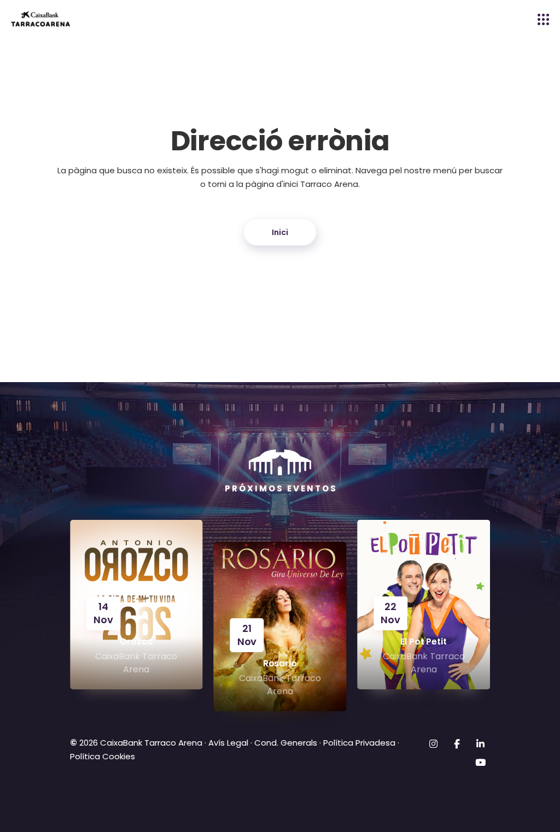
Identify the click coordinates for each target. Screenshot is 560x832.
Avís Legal (228, 742)
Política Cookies (102, 756)
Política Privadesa (359, 742)
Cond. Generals (285, 742)
